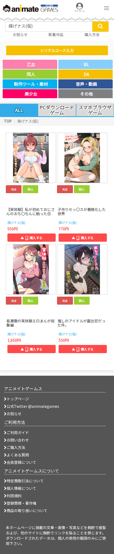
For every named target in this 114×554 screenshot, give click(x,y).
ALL (19, 109)
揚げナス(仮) (16, 222)
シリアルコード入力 (57, 50)
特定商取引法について (25, 480)
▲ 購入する (31, 237)
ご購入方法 (16, 447)
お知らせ (14, 413)
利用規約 (14, 495)
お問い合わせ (18, 440)
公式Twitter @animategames (33, 406)
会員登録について (21, 462)
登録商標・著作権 (21, 503)
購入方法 (92, 34)
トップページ (18, 398)
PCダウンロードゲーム (57, 110)
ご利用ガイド (18, 432)
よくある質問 (18, 454)
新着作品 (56, 34)
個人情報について (21, 488)
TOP (8, 121)
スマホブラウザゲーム (95, 110)
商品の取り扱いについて (27, 510)
